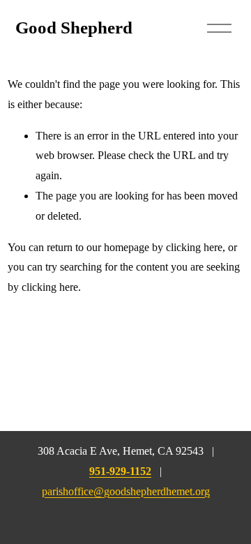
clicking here (194, 247)
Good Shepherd (73, 27)
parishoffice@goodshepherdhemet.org (126, 491)
